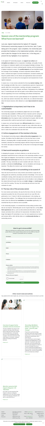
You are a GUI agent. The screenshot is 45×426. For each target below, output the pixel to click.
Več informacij (29, 424)
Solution (8, 2)
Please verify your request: (12, 275)
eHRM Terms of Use (16, 416)
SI (41, 1)
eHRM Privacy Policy (16, 417)
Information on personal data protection (16, 412)
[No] (43, 422)
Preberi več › (5, 342)
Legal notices (14, 414)
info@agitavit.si (30, 416)
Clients (22, 2)
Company (8, 259)
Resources (28, 2)
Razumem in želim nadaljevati (19, 424)
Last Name (8, 242)
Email (7, 248)
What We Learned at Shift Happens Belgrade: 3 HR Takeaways (10, 388)
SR (42, 3)
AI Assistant (15, 2)
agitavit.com (30, 411)
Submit (22, 282)
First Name (8, 236)
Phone (7, 253)
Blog (3, 32)
